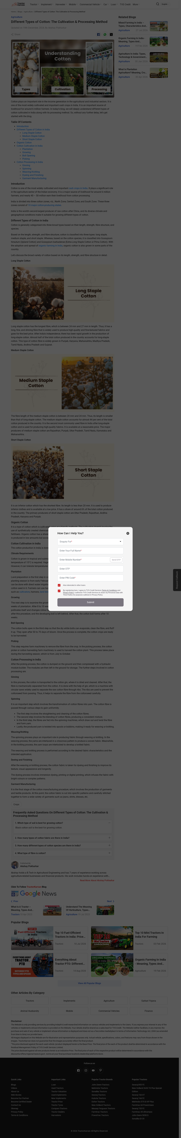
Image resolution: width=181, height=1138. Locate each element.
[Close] (127, 533)
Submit (90, 602)
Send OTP (116, 560)
